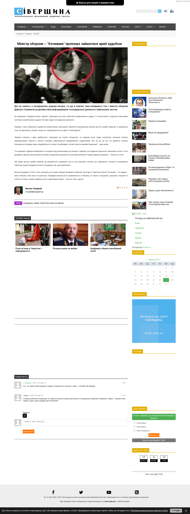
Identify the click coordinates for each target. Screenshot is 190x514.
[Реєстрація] (172, 12)
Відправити (28, 431)
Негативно (141, 427)
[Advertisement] (71, 287)
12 (141, 276)
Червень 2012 (154, 260)
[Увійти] (165, 12)
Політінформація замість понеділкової (159, 110)
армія (36, 203)
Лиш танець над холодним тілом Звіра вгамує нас (160, 203)
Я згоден (176, 511)
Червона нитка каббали (159, 144)
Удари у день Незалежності (161, 190)
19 (141, 280)
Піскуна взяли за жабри (65, 248)
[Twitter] (81, 493)
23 (166, 280)
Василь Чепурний (33, 188)
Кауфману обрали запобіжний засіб (105, 249)
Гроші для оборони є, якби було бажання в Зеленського (160, 100)
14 (154, 276)
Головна (20, 33)
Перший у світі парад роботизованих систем (158, 180)
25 (135, 284)
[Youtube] (109, 493)
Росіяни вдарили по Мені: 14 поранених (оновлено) (161, 168)
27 (147, 284)
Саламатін (28, 203)
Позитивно (141, 423)
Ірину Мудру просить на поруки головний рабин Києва (159, 158)
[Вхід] (25, 416)
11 (135, 276)
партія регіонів (47, 203)
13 (147, 276)
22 (160, 280)
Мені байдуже (143, 430)
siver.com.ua (109, 501)
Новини (28, 33)
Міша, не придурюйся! (158, 132)
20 (147, 280)
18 (135, 280)
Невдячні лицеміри (157, 121)
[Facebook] (53, 493)
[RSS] (137, 493)
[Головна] (42, 17)
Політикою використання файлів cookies (149, 510)
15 (160, 276)
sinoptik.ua (146, 247)
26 (141, 284)
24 (172, 280)
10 (172, 272)
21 (154, 280)
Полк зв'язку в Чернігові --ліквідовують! (29, 249)
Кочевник (59, 203)
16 (166, 276)
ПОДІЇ (36, 33)
